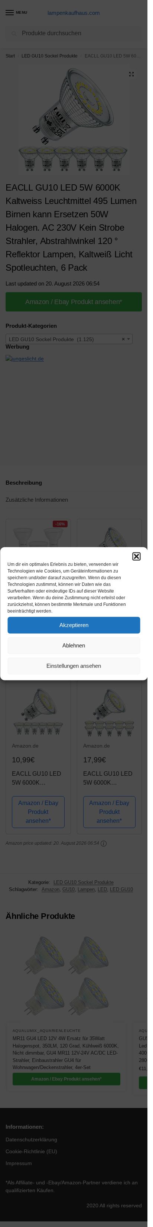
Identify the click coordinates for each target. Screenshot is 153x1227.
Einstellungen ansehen (73, 666)
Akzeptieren (73, 625)
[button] (136, 556)
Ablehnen (73, 645)
